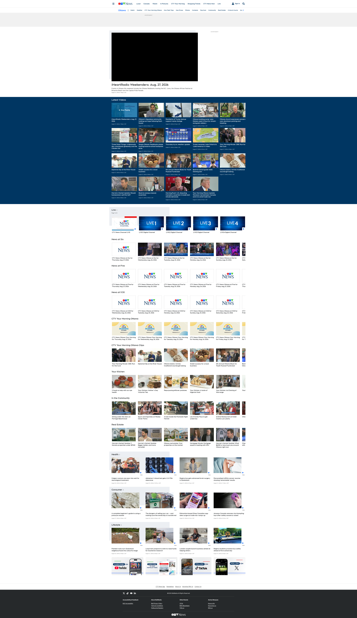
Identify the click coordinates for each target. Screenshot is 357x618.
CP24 (181, 603)
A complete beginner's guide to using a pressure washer (126, 514)
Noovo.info (211, 603)
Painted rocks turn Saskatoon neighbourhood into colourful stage (125, 550)
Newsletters (170, 586)
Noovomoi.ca (212, 605)
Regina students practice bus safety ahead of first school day (227, 550)
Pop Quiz (203, 10)
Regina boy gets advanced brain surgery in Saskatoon (195, 479)
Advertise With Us (187, 586)
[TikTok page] (127, 593)
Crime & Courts (233, 10)
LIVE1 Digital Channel (147, 232)
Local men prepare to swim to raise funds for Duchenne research (161, 550)
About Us (178, 586)
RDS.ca (210, 608)
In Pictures (164, 4)
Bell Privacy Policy (156, 603)
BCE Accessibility (128, 603)
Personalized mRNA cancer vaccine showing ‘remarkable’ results (227, 479)
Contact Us (198, 586)
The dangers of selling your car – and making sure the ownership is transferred (161, 514)
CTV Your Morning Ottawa (153, 10)
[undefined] (124, 252)
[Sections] (113, 4)
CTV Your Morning (178, 4)
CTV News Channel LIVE (121, 232)
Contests (195, 10)
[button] (124, 115)
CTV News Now (209, 4)
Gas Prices (179, 10)
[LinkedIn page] (135, 593)
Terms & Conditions (157, 605)
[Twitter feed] (124, 593)
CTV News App (160, 586)
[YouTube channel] (131, 593)
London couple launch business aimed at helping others (195, 550)
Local (138, 4)
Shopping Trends (194, 4)
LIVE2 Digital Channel (174, 232)
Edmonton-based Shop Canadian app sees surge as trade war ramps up (194, 514)
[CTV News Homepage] (125, 4)
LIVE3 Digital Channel (201, 232)
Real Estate (222, 10)
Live (219, 4)
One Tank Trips (169, 10)
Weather (139, 10)
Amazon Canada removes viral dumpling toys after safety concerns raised (229, 514)
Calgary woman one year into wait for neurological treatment (125, 479)
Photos (187, 10)
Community (212, 10)
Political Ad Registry (157, 608)
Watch (155, 4)
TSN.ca (182, 608)
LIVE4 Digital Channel (228, 232)
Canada (146, 4)
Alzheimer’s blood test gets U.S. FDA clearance (159, 479)
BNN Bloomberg (184, 605)
